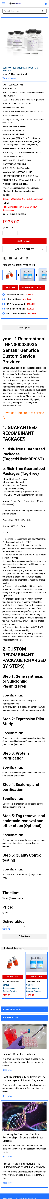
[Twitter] (21, 258)
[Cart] (45, 3)
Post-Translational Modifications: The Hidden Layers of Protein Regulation (24, 1078)
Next (45, 948)
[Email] (10, 258)
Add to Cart (12, 977)
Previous (41, 948)
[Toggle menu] (3, 3)
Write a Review (9, 78)
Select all (10, 287)
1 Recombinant (33, 981)
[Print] (15, 258)
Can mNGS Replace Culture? (18, 1054)
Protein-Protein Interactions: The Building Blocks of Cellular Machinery (23, 1165)
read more (7, 1070)
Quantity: (8, 227)
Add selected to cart (32, 287)
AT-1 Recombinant (10, 981)
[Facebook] (4, 258)
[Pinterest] (26, 258)
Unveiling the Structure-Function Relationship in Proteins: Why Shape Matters (23, 1137)
